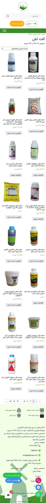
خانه (43, 34)
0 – (30, 23)
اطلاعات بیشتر (38, 175)
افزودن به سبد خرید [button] (36, 89)
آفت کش (36, 34)
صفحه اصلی (37, 471)
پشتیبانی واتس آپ (11, 475)
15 (10, 401)
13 (18, 401)
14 (14, 401)
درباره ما (38, 476)
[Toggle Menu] (4, 31)
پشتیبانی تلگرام (12, 480)
